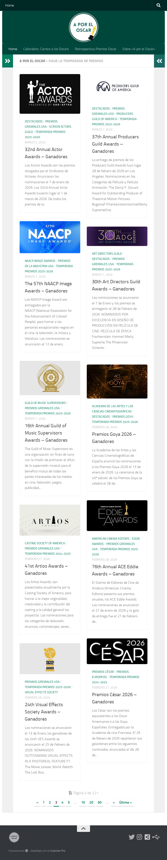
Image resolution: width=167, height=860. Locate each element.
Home (9, 5)
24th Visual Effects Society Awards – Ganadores (44, 712)
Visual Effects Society (41, 692)
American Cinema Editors (110, 539)
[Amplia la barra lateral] (7, 61)
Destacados (34, 121)
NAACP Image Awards (40, 261)
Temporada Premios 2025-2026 (48, 413)
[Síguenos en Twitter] (132, 837)
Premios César (103, 672)
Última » (125, 802)
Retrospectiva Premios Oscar (95, 49)
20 (91, 802)
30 (100, 802)
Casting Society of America (45, 543)
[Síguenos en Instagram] (140, 837)
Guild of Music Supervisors (45, 403)
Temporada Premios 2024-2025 (48, 554)
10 (83, 802)
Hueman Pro (57, 850)
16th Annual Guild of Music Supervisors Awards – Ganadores (46, 433)
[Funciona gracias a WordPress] (26, 850)
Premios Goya (122, 417)
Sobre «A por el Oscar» (138, 49)
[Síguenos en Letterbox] (147, 837)
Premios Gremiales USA (42, 408)
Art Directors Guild (107, 254)
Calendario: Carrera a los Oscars (46, 49)
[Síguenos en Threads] (155, 837)
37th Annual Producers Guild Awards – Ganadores (115, 144)
